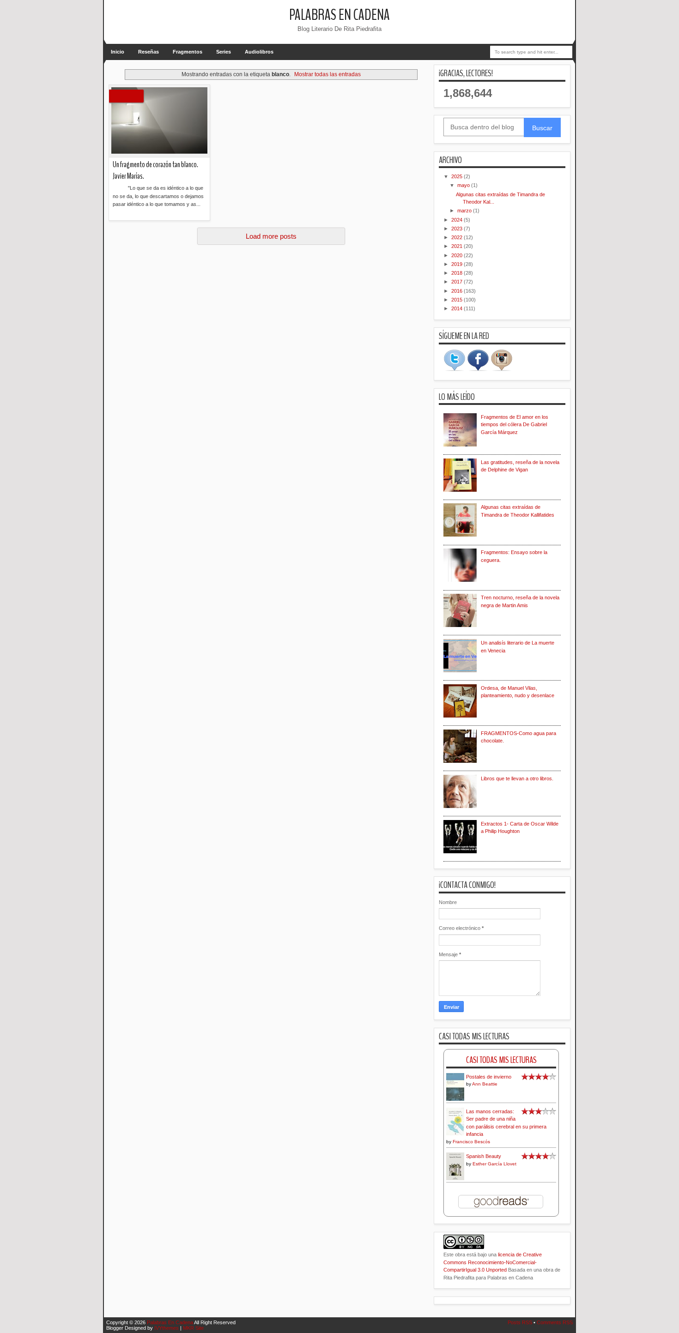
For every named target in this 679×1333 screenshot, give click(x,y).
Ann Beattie (484, 1083)
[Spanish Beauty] (455, 1179)
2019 (457, 264)
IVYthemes (166, 1328)
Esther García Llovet (494, 1163)
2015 (457, 299)
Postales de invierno (488, 1077)
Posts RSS (520, 1322)
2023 (457, 228)
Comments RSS (555, 1322)
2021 (457, 246)
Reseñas (148, 51)
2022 (457, 237)
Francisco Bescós (471, 1141)
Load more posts (271, 236)
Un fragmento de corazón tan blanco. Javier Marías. (155, 170)
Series (223, 51)
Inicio (117, 51)
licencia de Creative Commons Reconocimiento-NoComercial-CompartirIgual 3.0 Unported (492, 1262)
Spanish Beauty (483, 1156)
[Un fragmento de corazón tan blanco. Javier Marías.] (159, 121)
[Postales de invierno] (455, 1100)
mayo (464, 185)
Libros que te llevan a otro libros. (517, 778)
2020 (457, 255)
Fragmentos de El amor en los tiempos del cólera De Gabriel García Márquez (514, 424)
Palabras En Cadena (339, 15)
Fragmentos (187, 51)
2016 (457, 291)
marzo (465, 210)
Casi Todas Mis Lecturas (501, 1060)
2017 (457, 281)
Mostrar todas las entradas (327, 74)
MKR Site (193, 1328)
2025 (457, 176)
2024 (457, 220)
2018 (457, 273)
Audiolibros (259, 51)
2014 (457, 308)
